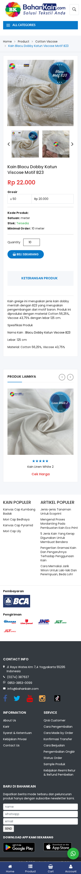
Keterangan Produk (39, 278)
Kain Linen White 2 (40, 467)
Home (7, 41)
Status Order (53, 758)
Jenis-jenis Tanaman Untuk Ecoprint (55, 511)
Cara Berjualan (54, 745)
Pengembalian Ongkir (59, 752)
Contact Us (11, 745)
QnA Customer (54, 720)
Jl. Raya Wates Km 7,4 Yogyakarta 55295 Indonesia (36, 669)
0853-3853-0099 (19, 683)
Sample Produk (54, 764)
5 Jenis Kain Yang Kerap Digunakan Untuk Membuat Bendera (57, 538)
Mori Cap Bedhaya (16, 519)
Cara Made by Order (58, 733)
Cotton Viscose (46, 41)
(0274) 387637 (18, 677)
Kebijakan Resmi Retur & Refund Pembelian (59, 772)
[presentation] (8, 144)
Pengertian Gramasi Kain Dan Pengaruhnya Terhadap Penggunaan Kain (58, 554)
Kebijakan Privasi (15, 739)
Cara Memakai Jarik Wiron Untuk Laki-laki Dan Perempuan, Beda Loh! (58, 570)
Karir (6, 727)
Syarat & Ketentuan (17, 733)
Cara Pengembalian (58, 727)
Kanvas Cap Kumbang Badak (19, 511)
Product (23, 41)
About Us (9, 720)
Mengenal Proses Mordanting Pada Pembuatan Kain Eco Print (59, 523)
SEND (8, 828)
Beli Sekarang (27, 254)
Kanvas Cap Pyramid (18, 525)
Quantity (13, 242)
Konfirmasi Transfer (58, 739)
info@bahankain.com (23, 689)
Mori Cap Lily (12, 531)
